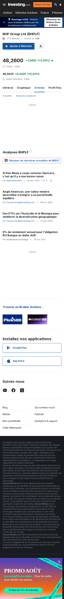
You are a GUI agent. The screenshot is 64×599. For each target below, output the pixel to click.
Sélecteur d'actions (26, 12)
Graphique (24, 87)
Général (8, 87)
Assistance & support (46, 421)
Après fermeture (14, 79)
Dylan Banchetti (13, 180)
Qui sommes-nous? (45, 407)
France (45, 12)
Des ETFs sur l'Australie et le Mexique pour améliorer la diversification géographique (31, 215)
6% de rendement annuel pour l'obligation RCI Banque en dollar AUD (30, 233)
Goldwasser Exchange (17, 239)
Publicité (39, 414)
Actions (7, 12)
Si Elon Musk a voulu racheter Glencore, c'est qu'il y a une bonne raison (29, 174)
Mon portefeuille (12, 421)
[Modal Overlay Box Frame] (31, 578)
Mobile (6, 414)
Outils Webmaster (12, 427)
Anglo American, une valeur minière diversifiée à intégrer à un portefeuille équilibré (27, 195)
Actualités (7, 96)
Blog (5, 407)
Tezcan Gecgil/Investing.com (20, 202)
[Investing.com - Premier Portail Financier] (19, 5)
